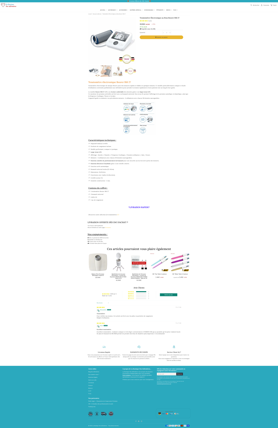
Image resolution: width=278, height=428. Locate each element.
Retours (90, 388)
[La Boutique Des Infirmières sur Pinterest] (139, 421)
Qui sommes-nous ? (93, 374)
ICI (118, 215)
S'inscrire (179, 374)
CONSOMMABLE (148, 10)
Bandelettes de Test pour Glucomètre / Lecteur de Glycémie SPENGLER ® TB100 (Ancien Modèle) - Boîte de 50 (139, 276)
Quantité (142, 32)
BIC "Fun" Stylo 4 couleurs (160, 274)
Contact (90, 385)
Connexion (266, 5)
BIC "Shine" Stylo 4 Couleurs (180, 274)
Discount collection (97, 13)
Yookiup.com (91, 406)
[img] (101, 307)
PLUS (174, 10)
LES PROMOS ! (112, 10)
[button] (144, 21)
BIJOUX (168, 10)
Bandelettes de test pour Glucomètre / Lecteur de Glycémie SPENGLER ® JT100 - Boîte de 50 (118, 276)
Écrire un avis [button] (169, 294)
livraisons (108, 227)
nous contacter (135, 379)
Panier (275, 5)
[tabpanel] (94, 71)
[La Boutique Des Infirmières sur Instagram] (142, 421)
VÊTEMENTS (159, 10)
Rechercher (256, 5)
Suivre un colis (92, 380)
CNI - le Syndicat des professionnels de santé (100, 404)
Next (134, 40)
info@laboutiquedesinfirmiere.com (164, 383)
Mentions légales (93, 377)
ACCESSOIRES (123, 10)
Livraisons (91, 382)
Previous (90, 40)
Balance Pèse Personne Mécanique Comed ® (98, 274)
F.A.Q (89, 393)
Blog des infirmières (93, 371)
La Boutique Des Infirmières (99, 425)
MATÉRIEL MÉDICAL (135, 10)
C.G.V (89, 391)
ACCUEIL (102, 10)
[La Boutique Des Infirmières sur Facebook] (136, 421)
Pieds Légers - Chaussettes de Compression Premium (102, 401)
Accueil (90, 13)
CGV (159, 379)
